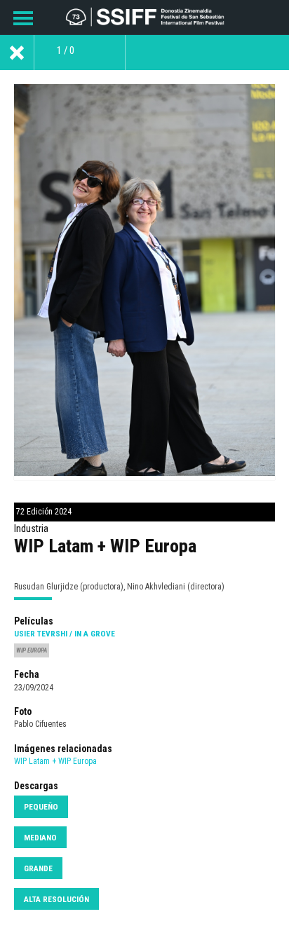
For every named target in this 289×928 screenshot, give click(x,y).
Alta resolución (56, 899)
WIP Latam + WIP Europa (55, 761)
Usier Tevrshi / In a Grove (64, 634)
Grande (38, 868)
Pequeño (41, 807)
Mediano (40, 837)
